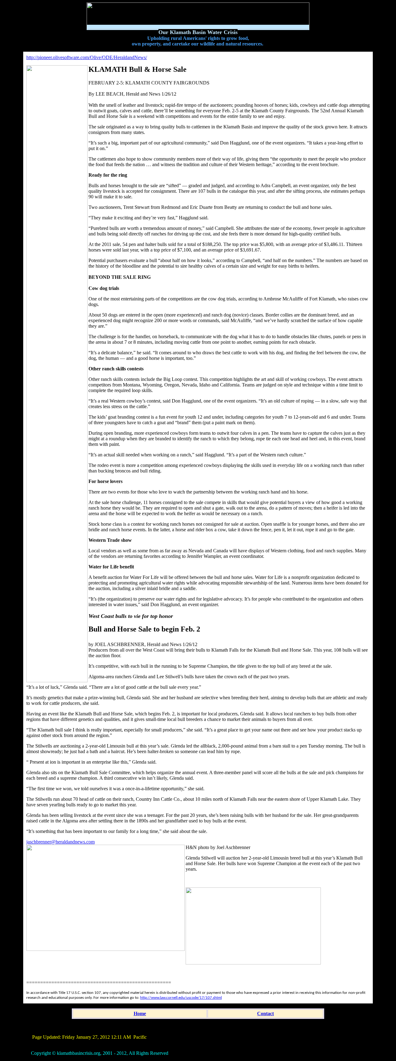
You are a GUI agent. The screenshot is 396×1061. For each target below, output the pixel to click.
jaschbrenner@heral (60, 841)
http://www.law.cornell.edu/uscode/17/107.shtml (181, 998)
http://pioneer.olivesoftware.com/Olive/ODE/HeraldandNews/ (86, 57)
